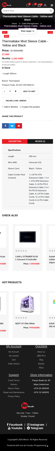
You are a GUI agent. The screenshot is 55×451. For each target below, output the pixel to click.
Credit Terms (13, 380)
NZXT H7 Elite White (25, 323)
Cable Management (30, 23)
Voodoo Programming (36, 445)
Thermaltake (14, 81)
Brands (41, 364)
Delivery (13, 384)
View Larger (26, 31)
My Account (14, 352)
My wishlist (14, 356)
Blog (41, 360)
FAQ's (41, 368)
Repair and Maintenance (13, 392)
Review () (40, 141)
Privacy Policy (14, 396)
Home (14, 23)
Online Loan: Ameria (16, 101)
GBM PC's (41, 356)
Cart (14, 360)
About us (41, 352)
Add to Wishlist (11, 107)
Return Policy (13, 388)
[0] (33, 5)
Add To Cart (29, 91)
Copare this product (31, 107)
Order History (14, 364)
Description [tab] (15, 141)
